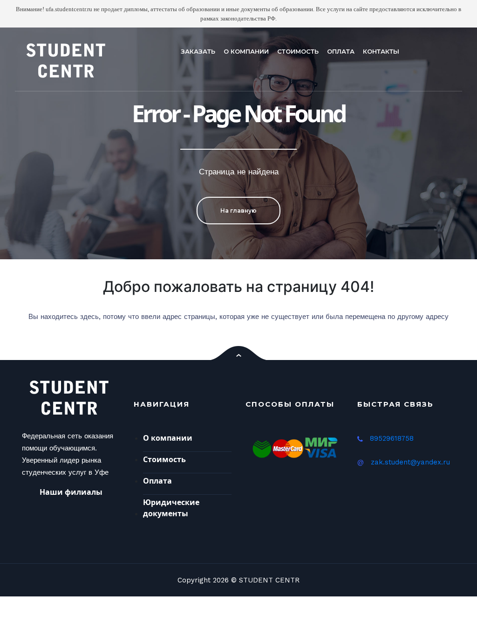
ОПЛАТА (340, 51)
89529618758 (392, 438)
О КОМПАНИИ (246, 51)
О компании (167, 438)
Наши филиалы (71, 492)
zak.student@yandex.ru (410, 462)
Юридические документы (171, 508)
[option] (238, 143)
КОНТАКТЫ (381, 51)
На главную (238, 210)
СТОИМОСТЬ (298, 51)
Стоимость (164, 459)
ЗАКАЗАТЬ (198, 51)
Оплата (157, 481)
